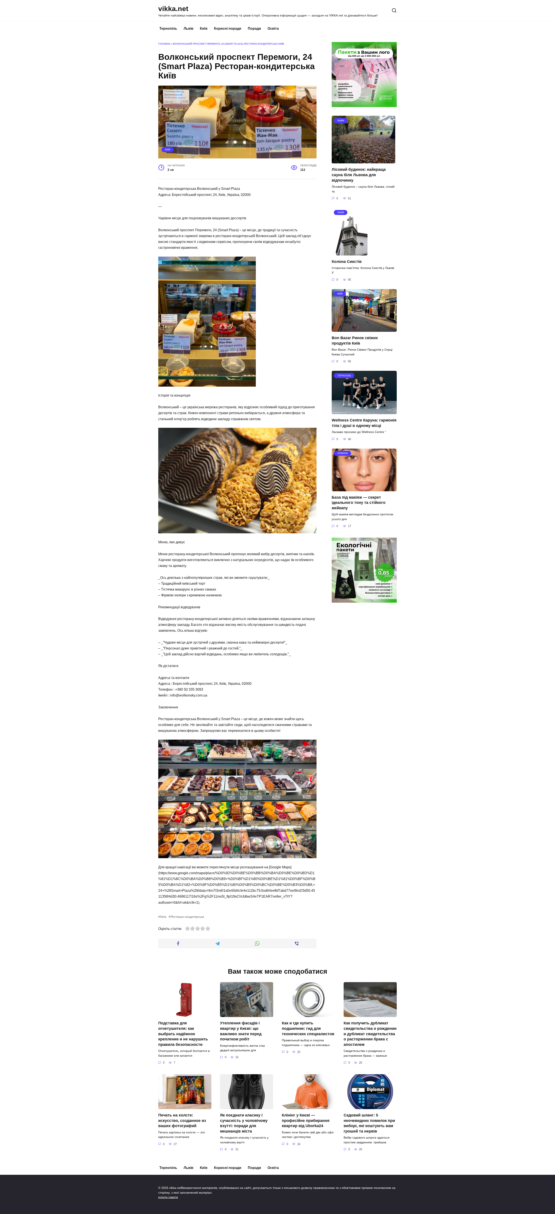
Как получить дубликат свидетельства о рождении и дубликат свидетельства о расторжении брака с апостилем (370, 1034)
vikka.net (173, 9)
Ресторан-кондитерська (187, 916)
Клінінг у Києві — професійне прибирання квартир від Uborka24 (306, 1120)
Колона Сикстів (347, 261)
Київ (203, 28)
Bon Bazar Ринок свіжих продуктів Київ (355, 340)
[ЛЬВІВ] (363, 161)
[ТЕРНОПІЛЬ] (364, 411)
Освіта (273, 28)
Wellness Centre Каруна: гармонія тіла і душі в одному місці (364, 423)
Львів (188, 28)
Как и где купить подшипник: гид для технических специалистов (308, 1028)
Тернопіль (168, 28)
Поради (254, 28)
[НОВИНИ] (364, 488)
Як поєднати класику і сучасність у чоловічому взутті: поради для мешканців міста (244, 1123)
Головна (164, 43)
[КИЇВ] (364, 329)
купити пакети (168, 1197)
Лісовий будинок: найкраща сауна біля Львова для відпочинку (359, 174)
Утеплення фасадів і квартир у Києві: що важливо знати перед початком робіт (240, 1031)
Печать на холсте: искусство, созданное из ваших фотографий (182, 1120)
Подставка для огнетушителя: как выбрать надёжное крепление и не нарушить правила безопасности (183, 1034)
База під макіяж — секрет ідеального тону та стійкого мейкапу (358, 502)
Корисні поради (227, 28)
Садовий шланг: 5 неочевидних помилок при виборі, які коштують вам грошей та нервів (369, 1123)
